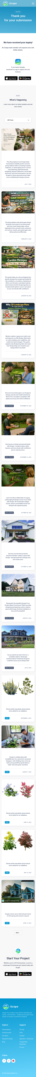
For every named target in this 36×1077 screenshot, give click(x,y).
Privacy (21, 1047)
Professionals (6, 1032)
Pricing (21, 1029)
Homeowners (6, 1029)
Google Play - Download (23, 1043)
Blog (3, 1042)
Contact (21, 1035)
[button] (33, 3)
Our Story (5, 1035)
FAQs (21, 1032)
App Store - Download (26, 1039)
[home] (9, 3)
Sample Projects (7, 1039)
